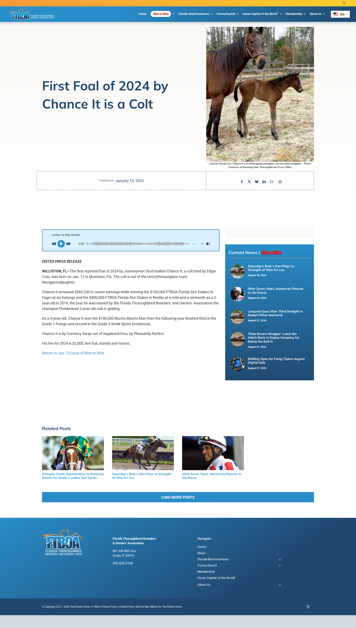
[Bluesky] (256, 181)
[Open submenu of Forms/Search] (279, 566)
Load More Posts (178, 497)
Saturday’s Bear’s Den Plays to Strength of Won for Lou (271, 268)
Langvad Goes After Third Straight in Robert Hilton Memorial (275, 313)
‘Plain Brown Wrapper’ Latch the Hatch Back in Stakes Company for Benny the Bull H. (273, 337)
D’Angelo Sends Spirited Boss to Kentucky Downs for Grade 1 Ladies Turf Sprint (73, 476)
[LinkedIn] (264, 181)
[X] (249, 181)
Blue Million (151, 606)
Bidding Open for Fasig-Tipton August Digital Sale (276, 360)
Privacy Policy (109, 606)
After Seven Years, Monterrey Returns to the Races (275, 290)
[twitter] (344, 3)
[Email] (271, 181)
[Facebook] (242, 181)
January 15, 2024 (129, 181)
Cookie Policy (126, 606)
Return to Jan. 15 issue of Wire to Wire (73, 353)
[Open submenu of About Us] (279, 585)
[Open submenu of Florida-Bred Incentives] (279, 559)
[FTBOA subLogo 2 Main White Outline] (32, 8)
